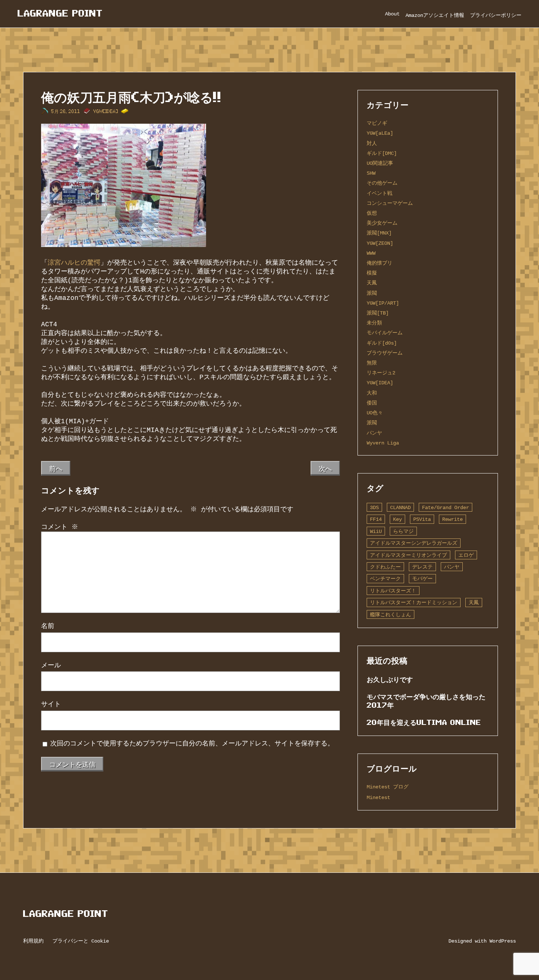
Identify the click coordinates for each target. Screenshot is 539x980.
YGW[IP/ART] (383, 303)
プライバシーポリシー (495, 15)
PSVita (422, 519)
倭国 (372, 403)
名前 (47, 626)
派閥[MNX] (379, 233)
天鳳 (372, 283)
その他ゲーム (382, 183)
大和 (372, 393)
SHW (371, 173)
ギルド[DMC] (382, 153)
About (392, 14)
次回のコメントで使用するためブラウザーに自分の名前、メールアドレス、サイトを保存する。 (192, 743)
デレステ (422, 567)
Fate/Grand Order (445, 507)
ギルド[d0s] (382, 343)
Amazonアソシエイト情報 (435, 15)
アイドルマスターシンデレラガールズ (413, 543)
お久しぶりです (390, 679)
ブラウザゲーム (385, 353)
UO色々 (375, 413)
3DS (374, 507)
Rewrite (452, 519)
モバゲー (422, 579)
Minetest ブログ (387, 787)
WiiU (376, 531)
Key (397, 519)
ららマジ (403, 531)
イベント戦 (379, 193)
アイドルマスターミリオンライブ (408, 555)
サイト (51, 704)
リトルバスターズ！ (393, 591)
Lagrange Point (60, 13)
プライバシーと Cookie (80, 941)
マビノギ (377, 123)
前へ (55, 468)
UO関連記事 (380, 163)
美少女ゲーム (382, 223)
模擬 (372, 273)
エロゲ (466, 555)
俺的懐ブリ (379, 263)
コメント (59, 527)
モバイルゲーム (385, 333)
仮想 (372, 213)
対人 (372, 143)
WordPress (502, 941)
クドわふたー (385, 567)
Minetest (378, 797)
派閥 (372, 293)
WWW (371, 253)
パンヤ (374, 433)
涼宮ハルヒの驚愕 (74, 262)
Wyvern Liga (383, 443)
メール (51, 665)
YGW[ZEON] (380, 243)
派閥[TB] (378, 313)
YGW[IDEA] (106, 111)
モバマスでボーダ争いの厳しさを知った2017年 (426, 701)
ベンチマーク (385, 579)
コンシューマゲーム (390, 203)
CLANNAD (400, 507)
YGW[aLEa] (380, 133)
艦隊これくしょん (390, 614)
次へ (325, 468)
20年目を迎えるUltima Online (424, 722)
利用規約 (33, 941)
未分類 (374, 323)
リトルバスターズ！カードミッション (413, 602)
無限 (372, 363)
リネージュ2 (381, 373)
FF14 (376, 519)
